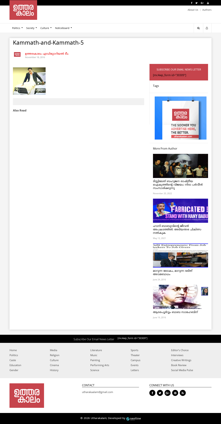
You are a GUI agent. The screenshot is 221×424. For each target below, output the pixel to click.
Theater (135, 355)
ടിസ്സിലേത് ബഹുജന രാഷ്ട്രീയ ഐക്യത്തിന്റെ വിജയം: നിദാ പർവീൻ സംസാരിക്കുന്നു (178, 185)
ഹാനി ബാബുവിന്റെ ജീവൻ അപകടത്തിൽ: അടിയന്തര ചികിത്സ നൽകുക (177, 229)
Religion (54, 355)
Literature (96, 350)
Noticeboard (62, 28)
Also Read (19, 110)
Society (30, 28)
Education (15, 365)
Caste (12, 360)
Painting (95, 360)
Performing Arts (99, 365)
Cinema (54, 365)
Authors (207, 9)
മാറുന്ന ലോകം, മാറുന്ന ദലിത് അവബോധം (172, 272)
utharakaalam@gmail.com (97, 392)
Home (13, 350)
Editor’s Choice (180, 350)
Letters (135, 370)
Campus (135, 360)
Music (93, 355)
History (54, 370)
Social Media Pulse (182, 370)
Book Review (178, 365)
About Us (193, 9)
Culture (44, 28)
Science (94, 370)
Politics (16, 28)
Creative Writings (181, 360)
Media (53, 350)
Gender (13, 370)
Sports (134, 350)
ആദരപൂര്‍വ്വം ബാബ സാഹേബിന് (175, 312)
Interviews (177, 355)
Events (134, 365)
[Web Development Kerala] (133, 418)
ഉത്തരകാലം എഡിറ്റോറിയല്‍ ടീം (47, 54)
